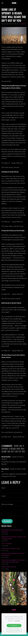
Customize (17, 620)
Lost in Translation (6, 543)
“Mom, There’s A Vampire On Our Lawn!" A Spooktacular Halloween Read (13, 561)
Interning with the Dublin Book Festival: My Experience (12, 554)
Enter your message (7, 504)
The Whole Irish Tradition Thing (10, 548)
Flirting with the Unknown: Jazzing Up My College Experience (13, 538)
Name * (3, 488)
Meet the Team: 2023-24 (8, 567)
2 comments (22, 24)
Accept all (14, 625)
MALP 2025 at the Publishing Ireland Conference (12, 531)
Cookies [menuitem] (14, 610)
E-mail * (3, 496)
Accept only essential (14, 630)
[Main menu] (2, 3)
